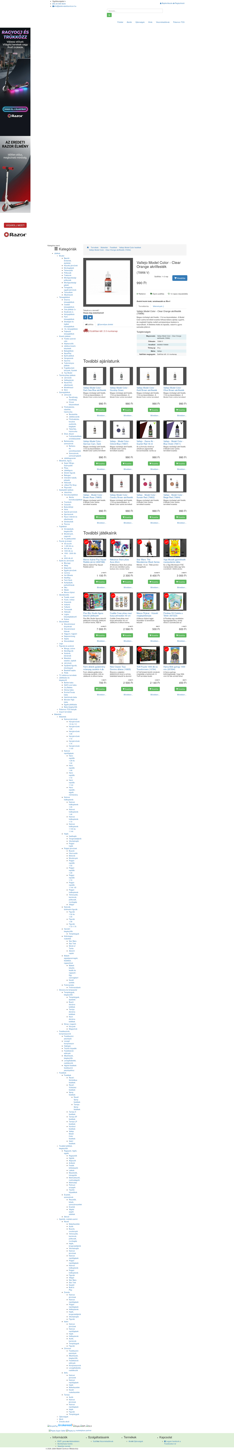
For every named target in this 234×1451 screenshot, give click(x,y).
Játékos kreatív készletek (70, 347)
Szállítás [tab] (90, 324)
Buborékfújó (68, 507)
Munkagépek (69, 268)
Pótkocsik (67, 273)
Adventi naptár (72, 952)
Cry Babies (68, 687)
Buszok (71, 851)
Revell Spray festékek (77, 1099)
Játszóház (68, 492)
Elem (66, 390)
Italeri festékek (72, 1142)
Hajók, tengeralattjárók (75, 1244)
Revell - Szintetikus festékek (73, 1080)
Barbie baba (68, 682)
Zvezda (67, 1292)
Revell (66, 1221)
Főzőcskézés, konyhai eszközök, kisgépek (74, 423)
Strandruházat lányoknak (69, 625)
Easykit (71, 1285)
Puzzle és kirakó (65, 541)
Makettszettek (74, 1224)
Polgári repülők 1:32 (72, 863)
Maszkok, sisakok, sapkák (70, 659)
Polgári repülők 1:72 (72, 877)
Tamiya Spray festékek (77, 1107)
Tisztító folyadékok (73, 1191)
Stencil (66, 1216)
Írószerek (67, 602)
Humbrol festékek (72, 1127)
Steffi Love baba (70, 685)
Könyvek (72, 1026)
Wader (66, 590)
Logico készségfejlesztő (70, 615)
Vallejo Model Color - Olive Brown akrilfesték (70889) (173, 388)
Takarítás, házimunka (73, 430)
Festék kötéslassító (73, 1166)
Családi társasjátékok (69, 305)
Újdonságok (140, 22)
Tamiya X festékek (72, 1113)
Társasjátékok (64, 297)
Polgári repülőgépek (73, 1261)
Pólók (66, 673)
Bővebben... (101, 415)
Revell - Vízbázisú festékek (72, 1087)
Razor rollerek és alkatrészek (70, 517)
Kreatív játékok (65, 336)
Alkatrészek (68, 295)
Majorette (67, 568)
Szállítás (96, 1441)
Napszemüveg (69, 636)
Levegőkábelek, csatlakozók (70, 1061)
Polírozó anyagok (72, 1186)
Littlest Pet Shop (70, 485)
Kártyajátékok (69, 314)
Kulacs (66, 619)
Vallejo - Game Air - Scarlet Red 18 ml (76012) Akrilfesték (146, 442)
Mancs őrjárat (69, 592)
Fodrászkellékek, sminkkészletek (75, 437)
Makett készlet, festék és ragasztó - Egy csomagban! (73, 971)
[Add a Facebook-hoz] (85, 317)
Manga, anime (69, 648)
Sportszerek (68, 514)
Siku (65, 587)
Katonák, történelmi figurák (70, 908)
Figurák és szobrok (66, 646)
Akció (61, 1419)
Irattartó (67, 604)
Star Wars (72, 941)
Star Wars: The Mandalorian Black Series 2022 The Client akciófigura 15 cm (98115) (148, 560)
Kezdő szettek (71, 981)
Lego (61, 643)
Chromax (67, 1348)
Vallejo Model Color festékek (72, 1135)
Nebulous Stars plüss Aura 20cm (119, 560)
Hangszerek (68, 358)
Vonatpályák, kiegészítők (69, 530)
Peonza (67, 524)
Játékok (57, 253)
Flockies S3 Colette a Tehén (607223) (173, 614)
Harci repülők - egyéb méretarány (73, 791)
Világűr (71, 904)
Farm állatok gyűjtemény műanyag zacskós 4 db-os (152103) (94, 667)
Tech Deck (68, 580)
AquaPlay (67, 353)
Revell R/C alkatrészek (68, 383)
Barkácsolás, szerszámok (69, 442)
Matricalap (73, 1182)
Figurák (72, 1275)
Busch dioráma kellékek (72, 1004)
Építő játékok (69, 355)
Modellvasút (68, 387)
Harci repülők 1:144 (72, 782)
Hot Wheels (68, 575)
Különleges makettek (68, 937)
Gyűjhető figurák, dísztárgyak (70, 666)
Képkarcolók (68, 343)
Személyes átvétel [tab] (106, 324)
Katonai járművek (70, 719)
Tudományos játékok (69, 364)
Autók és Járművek (66, 560)
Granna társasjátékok (69, 300)
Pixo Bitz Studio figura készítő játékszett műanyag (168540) (93, 614)
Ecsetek (72, 1207)
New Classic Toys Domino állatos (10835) (120, 667)
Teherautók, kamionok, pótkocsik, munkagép (73, 898)
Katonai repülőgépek (69, 752)
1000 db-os (68, 551)
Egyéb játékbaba (70, 704)
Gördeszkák (68, 521)
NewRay (67, 577)
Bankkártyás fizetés (65, 1443)
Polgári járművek (70, 848)
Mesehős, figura (65, 460)
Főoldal (120, 22)
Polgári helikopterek (73, 891)
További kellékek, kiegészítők (65, 1147)
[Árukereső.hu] (65, 1425)
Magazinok (73, 1029)
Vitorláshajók (74, 841)
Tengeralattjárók (75, 838)
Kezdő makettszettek (74, 1391)
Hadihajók (73, 836)
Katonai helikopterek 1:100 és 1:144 (73, 828)
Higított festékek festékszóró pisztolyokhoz (70, 1068)
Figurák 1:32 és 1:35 (72, 914)
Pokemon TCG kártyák (68, 709)
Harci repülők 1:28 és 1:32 (72, 759)
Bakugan (67, 475)
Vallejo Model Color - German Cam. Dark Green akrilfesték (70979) (94, 442)
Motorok (72, 855)
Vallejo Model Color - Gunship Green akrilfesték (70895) (119, 388)
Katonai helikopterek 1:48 (73, 811)
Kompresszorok (75, 1365)
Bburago (67, 563)
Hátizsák (67, 612)
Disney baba (69, 690)
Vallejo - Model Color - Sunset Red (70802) (147, 496)
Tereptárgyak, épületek (74, 998)
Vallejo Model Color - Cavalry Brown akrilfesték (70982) (121, 496)
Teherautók (68, 270)
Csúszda (67, 504)
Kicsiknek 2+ (69, 312)
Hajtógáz (67, 1046)
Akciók (129, 22)
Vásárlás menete (64, 1446)
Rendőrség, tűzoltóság (73, 398)
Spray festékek (72, 1093)
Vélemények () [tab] (158, 306)
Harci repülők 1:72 (72, 775)
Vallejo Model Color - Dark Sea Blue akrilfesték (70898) (94, 388)
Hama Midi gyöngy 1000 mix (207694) (174, 667)
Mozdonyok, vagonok (68, 535)
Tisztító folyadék (70, 1048)
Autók (71, 1226)
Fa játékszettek (70, 538)
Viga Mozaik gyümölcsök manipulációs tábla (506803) (174, 560)
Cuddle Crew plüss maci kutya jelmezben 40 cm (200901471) (121, 614)
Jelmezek (67, 395)
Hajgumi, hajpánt (70, 634)
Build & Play (71, 1288)
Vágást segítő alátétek (72, 1211)
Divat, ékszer (69, 434)
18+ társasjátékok (71, 329)
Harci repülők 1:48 (72, 768)
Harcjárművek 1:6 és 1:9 (74, 722)
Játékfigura (68, 470)
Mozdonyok (73, 858)
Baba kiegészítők (70, 707)
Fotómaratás (69, 985)
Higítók (71, 1158)
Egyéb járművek (70, 570)
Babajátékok (68, 351)
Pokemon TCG (179, 22)
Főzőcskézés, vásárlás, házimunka (69, 409)
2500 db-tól (68, 558)
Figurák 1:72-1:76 (72, 925)
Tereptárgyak (74, 933)
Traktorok (67, 275)
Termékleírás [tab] (144, 306)
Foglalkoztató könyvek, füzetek (70, 369)
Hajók (66, 834)
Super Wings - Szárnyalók (69, 464)
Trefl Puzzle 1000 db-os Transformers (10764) (147, 667)
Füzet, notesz (69, 599)
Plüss (66, 468)
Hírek (150, 22)
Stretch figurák (69, 473)
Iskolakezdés (64, 594)
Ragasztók (73, 1155)
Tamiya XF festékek (73, 1117)
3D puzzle (68, 543)
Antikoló (72, 1163)
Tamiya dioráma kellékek (72, 1011)
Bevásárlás (73, 414)
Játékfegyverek (70, 458)
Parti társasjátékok (69, 317)
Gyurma (67, 360)
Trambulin (68, 502)
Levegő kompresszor (69, 1042)
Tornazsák (68, 609)
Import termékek (65, 712)
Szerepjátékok (64, 392)
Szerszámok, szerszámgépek (75, 454)
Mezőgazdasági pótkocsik (70, 278)
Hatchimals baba (70, 697)
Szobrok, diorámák (67, 654)
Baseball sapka (70, 670)
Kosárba (181, 278)
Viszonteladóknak (163, 22)
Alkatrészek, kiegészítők (68, 1056)
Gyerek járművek (70, 512)
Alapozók (72, 1160)
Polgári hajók (71, 844)
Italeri (66, 1321)
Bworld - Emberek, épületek (67, 260)
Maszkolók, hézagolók (73, 1174)
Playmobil (67, 487)
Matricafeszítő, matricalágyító (74, 1178)
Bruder (61, 255)
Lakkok (71, 1170)
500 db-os (68, 548)
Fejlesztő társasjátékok (69, 332)
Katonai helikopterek (68, 798)
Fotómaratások (75, 987)
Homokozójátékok (71, 495)
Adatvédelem (74, 1441)
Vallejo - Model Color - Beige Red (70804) (173, 496)
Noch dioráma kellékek (72, 1019)
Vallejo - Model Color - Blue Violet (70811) (173, 442)
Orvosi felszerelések (74, 403)
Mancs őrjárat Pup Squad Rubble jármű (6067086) (94, 560)
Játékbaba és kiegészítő (64, 678)
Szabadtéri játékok (66, 490)
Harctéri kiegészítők (68, 930)
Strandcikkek (64, 621)
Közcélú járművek (71, 265)
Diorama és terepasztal (68, 990)
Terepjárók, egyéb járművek (70, 288)
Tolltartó (67, 607)
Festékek (62, 1073)
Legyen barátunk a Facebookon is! (172, 1442)
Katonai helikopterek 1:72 (73, 819)
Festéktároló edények (69, 1052)
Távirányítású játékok (67, 375)
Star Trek (72, 943)
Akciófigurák (68, 651)
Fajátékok (63, 526)
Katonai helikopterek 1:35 (73, 804)
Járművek (68, 377)
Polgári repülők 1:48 (72, 870)
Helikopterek (69, 380)
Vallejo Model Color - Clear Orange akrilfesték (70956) (110, 250)
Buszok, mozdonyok (73, 1230)
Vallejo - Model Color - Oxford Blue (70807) (120, 442)
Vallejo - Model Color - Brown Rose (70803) (93, 496)
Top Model (68, 373)
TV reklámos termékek (68, 675)
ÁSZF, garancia (63, 1441)
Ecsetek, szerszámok (68, 1195)
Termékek (94, 247)
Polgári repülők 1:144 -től (72, 885)
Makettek (57, 714)
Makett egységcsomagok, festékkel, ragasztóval (71, 959)
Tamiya (67, 1394)
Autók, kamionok (72, 1339)
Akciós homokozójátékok (75, 498)
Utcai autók (73, 853)
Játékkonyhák (74, 416)
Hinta (66, 509)
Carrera (67, 573)
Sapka (66, 638)
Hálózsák (67, 482)
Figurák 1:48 (72, 920)
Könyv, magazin (70, 1024)
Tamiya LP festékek (73, 1122)
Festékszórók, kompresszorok (65, 1032)
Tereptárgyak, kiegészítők (69, 993)
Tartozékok (68, 292)
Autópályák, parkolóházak (69, 583)
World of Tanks (72, 947)
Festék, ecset (69, 597)
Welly (66, 565)
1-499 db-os (68, 546)
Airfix (66, 1372)
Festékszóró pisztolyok (68, 1037)
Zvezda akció (64, 1421)
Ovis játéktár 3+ (70, 309)
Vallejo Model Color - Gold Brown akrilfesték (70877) (147, 388)
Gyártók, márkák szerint (68, 1219)
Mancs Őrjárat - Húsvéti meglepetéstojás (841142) (147, 614)
